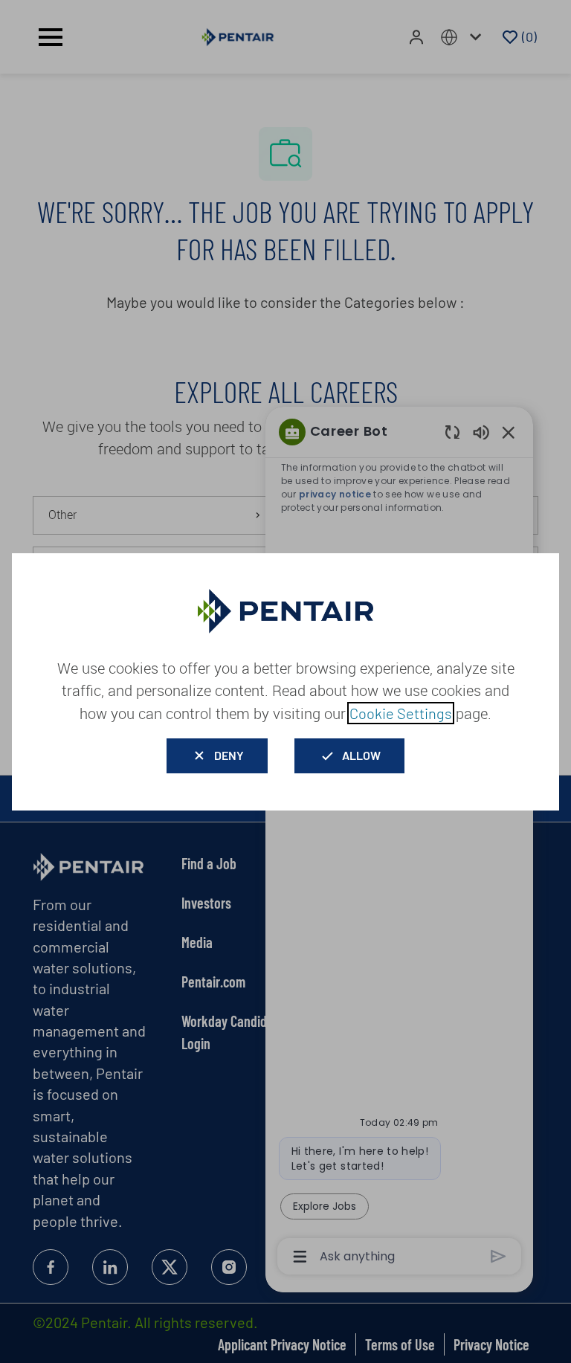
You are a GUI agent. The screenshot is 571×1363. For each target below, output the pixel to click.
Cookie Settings (400, 713)
